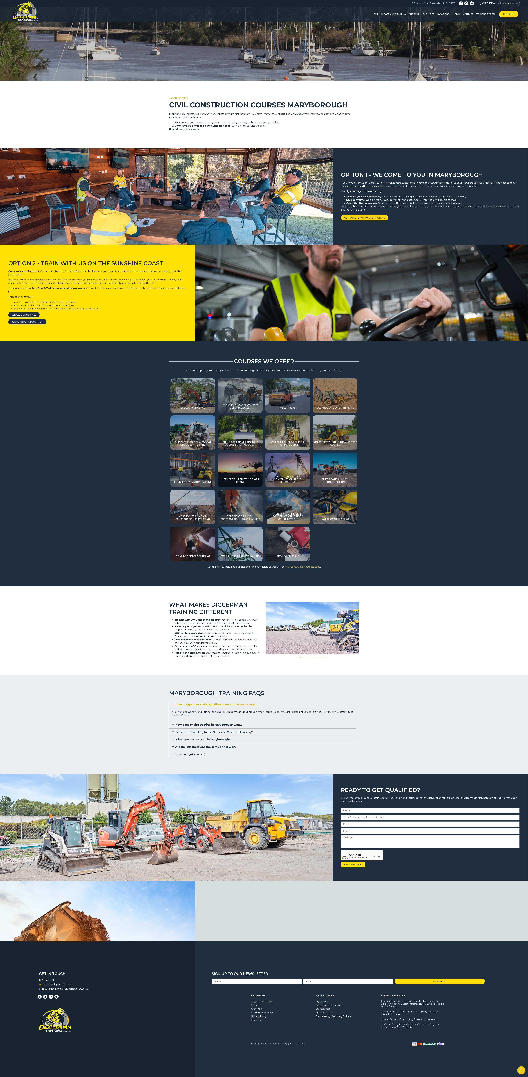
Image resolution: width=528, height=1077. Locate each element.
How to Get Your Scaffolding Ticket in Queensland (409, 1019)
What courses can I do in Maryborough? (202, 739)
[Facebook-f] (461, 3)
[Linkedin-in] (472, 3)
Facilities (428, 14)
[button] (269, 628)
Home (375, 14)
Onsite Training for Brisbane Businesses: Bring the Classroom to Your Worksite (410, 1025)
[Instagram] (466, 3)
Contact (468, 14)
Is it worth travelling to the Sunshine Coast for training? (214, 732)
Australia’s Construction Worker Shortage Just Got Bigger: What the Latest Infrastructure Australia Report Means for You (412, 1004)
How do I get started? (190, 754)
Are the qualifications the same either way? (205, 747)
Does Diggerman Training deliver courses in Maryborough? (216, 704)
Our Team (414, 14)
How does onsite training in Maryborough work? (208, 724)
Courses (508, 14)
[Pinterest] (56, 997)
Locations (443, 14)
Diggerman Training (393, 14)
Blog (457, 14)
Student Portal (486, 14)
